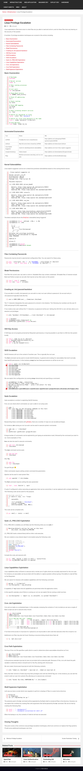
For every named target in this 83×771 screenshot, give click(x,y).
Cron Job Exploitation (12, 65)
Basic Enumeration (11, 39)
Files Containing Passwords (14, 46)
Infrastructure (9, 20)
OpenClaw (7, 759)
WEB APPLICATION (30, 2)
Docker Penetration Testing (69, 738)
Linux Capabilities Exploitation (15, 62)
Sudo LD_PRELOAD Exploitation (15, 60)
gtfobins (28, 422)
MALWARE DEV (43, 2)
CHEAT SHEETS (9, 7)
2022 (7, 26)
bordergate (14, 26)
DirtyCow (26, 217)
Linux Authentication (31, 759)
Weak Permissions (11, 48)
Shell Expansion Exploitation (14, 69)
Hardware (65, 2)
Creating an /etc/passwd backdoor (16, 50)
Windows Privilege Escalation (14, 738)
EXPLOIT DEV (54, 2)
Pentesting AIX (48, 759)
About (24, 7)
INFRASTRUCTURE (16, 2)
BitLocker (66, 759)
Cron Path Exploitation (13, 67)
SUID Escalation (11, 55)
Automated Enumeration (13, 41)
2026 (6, 761)
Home (6, 2)
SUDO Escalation (11, 57)
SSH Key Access (11, 53)
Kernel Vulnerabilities (12, 43)
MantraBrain (44, 768)
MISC (17, 7)
